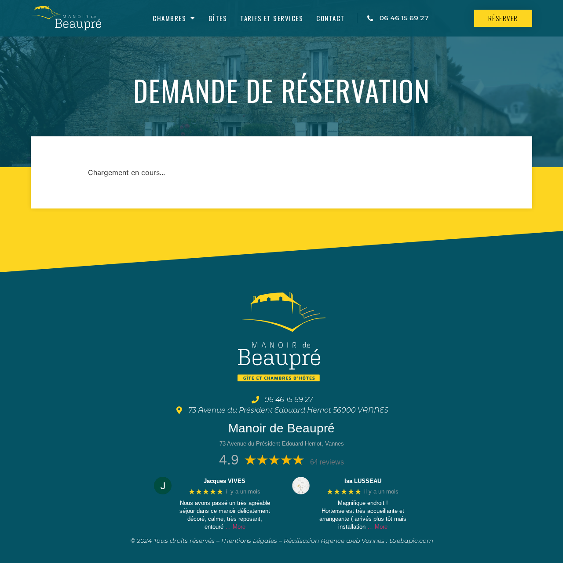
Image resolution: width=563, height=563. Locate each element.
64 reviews (327, 462)
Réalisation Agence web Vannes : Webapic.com (358, 541)
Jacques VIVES (224, 481)
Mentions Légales (249, 541)
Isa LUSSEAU (362, 481)
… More (235, 526)
